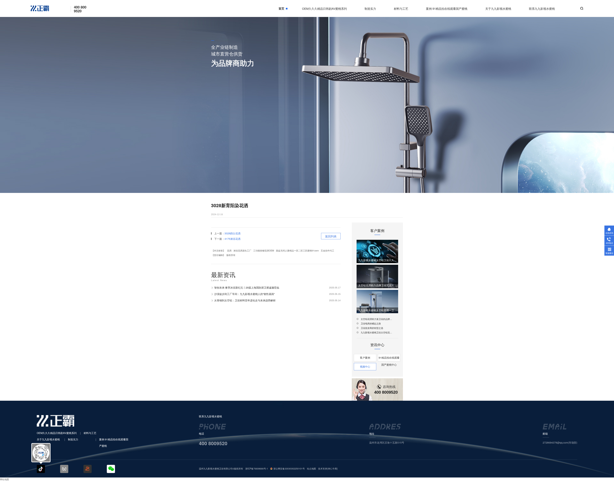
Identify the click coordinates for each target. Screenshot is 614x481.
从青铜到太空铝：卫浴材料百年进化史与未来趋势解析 (245, 300)
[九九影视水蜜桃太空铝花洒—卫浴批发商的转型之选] (377, 301)
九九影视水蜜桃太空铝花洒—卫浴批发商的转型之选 (377, 310)
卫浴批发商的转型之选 (372, 328)
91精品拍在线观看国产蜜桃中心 (389, 358)
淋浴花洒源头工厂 (242, 250)
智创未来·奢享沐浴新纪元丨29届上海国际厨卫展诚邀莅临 (246, 287)
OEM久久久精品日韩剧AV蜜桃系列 (324, 8)
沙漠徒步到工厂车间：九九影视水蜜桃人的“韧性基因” (244, 294)
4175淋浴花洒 (232, 239)
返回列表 (331, 236)
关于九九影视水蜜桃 (498, 8)
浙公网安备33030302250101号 (289, 468)
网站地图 (4, 479)
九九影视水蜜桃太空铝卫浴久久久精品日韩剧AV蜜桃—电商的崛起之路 (377, 260)
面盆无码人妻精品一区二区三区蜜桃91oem (297, 250)
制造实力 (370, 8)
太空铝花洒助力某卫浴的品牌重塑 (377, 319)
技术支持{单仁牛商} (328, 468)
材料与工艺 (401, 8)
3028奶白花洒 (232, 233)
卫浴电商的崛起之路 (371, 323)
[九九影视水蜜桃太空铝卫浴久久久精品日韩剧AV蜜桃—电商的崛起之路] (377, 251)
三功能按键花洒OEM (263, 250)
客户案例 (365, 357)
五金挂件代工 (327, 250)
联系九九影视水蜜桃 (542, 8)
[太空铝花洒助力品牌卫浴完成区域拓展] (377, 276)
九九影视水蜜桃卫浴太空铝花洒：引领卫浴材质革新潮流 (377, 332)
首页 (281, 8)
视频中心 (365, 366)
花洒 (229, 250)
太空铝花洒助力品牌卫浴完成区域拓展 (377, 285)
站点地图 (311, 468)
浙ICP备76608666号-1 (256, 468)
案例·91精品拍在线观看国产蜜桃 (446, 8)
